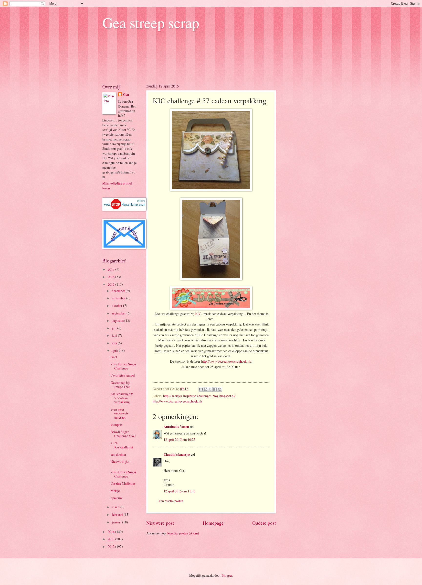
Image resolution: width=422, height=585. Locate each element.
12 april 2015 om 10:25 (179, 439)
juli (114, 328)
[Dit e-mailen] (201, 389)
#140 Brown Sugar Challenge (123, 474)
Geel (114, 357)
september (119, 313)
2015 (111, 284)
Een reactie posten (171, 500)
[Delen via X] (210, 389)
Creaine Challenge (123, 483)
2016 (111, 276)
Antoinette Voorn (176, 426)
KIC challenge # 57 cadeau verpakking (122, 397)
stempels (116, 424)
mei (115, 343)
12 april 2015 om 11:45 (179, 491)
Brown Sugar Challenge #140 (123, 433)
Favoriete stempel (123, 375)
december (119, 290)
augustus (118, 320)
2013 (111, 539)
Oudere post (264, 523)
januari (117, 522)
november (119, 298)
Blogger (227, 575)
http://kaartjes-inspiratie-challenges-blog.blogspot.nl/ (199, 395)
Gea (126, 94)
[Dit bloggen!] (205, 389)
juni (115, 335)
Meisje (115, 490)
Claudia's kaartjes (177, 454)
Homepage (213, 523)
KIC (197, 313)
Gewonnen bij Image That (120, 384)
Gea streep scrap (150, 22)
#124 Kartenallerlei (122, 445)
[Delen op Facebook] (214, 389)
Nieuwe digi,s (120, 461)
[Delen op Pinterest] (219, 389)
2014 (111, 531)
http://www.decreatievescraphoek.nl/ (226, 361)
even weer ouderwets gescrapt (119, 413)
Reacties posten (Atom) (183, 533)
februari (118, 514)
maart (116, 507)
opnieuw (116, 498)
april (115, 350)
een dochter (118, 454)
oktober (117, 305)
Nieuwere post (160, 523)
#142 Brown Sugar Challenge (123, 366)
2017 (111, 269)
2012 (111, 546)
